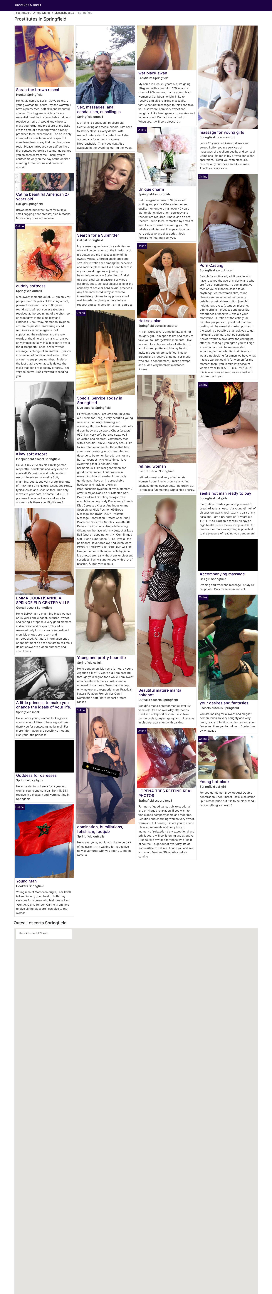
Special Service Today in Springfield (99, 400)
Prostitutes (21, 12)
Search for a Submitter (98, 235)
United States (42, 12)
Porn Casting (211, 265)
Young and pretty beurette (101, 657)
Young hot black (215, 781)
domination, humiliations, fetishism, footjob (100, 829)
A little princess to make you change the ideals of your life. (43, 705)
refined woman (152, 466)
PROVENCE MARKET (27, 5)
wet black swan (152, 73)
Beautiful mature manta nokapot (159, 692)
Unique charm (151, 189)
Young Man (26, 881)
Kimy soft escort (31, 454)
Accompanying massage (222, 574)
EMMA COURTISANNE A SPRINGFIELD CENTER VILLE (43, 600)
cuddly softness (31, 286)
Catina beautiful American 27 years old (42, 196)
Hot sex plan (149, 320)
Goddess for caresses (36, 775)
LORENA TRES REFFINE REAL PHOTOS (165, 793)
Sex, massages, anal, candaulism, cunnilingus (99, 109)
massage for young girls (222, 132)
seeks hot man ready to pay (225, 493)
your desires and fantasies (224, 703)
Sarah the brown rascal (37, 89)
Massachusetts (64, 12)
